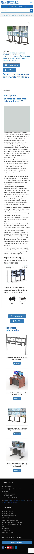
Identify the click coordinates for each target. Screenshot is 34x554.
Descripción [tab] (6, 90)
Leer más (17, 363)
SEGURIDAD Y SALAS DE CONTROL (12, 522)
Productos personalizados (11, 524)
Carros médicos (7, 531)
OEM (3, 526)
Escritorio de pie (7, 511)
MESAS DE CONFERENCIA (9, 516)
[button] (28, 23)
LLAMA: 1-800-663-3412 (17, 7)
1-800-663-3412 (8, 486)
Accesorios (5, 528)
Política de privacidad (12, 502)
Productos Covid (8, 533)
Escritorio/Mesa (7, 514)
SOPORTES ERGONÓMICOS (10, 520)
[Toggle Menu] (31, 2)
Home (3, 15)
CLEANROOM (5, 518)
